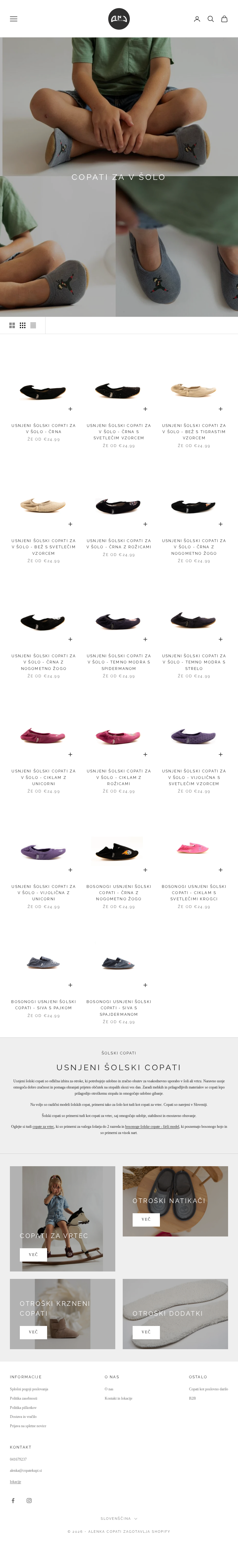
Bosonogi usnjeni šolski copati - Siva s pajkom (43, 1005)
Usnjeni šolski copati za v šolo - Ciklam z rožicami (119, 777)
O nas (109, 1389)
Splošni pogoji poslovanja (29, 1389)
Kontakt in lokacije (118, 1398)
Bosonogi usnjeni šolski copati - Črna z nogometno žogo (119, 893)
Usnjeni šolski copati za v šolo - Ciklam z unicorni (43, 777)
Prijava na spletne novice (28, 1426)
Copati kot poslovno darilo (208, 1389)
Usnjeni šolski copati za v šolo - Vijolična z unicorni (43, 893)
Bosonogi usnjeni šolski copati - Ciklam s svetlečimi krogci (194, 893)
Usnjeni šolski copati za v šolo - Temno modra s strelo (194, 662)
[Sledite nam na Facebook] (13, 1500)
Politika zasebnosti (23, 1398)
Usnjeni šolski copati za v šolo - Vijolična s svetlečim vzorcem (194, 777)
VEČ (33, 1255)
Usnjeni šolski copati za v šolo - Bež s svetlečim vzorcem (43, 547)
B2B (192, 1398)
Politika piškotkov (23, 1408)
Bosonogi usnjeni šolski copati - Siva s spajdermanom (119, 1008)
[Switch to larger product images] (12, 325)
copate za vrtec (43, 1126)
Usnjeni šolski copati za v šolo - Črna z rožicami (119, 544)
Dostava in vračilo (23, 1416)
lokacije (15, 1482)
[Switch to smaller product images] (22, 325)
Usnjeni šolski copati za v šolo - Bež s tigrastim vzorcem (194, 432)
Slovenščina (116, 1519)
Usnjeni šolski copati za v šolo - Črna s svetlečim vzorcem (119, 432)
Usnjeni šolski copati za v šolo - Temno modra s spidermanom (119, 662)
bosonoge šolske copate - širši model (152, 1126)
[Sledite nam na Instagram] (29, 1500)
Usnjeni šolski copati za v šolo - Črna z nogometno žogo (194, 547)
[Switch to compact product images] (33, 325)
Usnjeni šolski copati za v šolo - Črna (43, 429)
